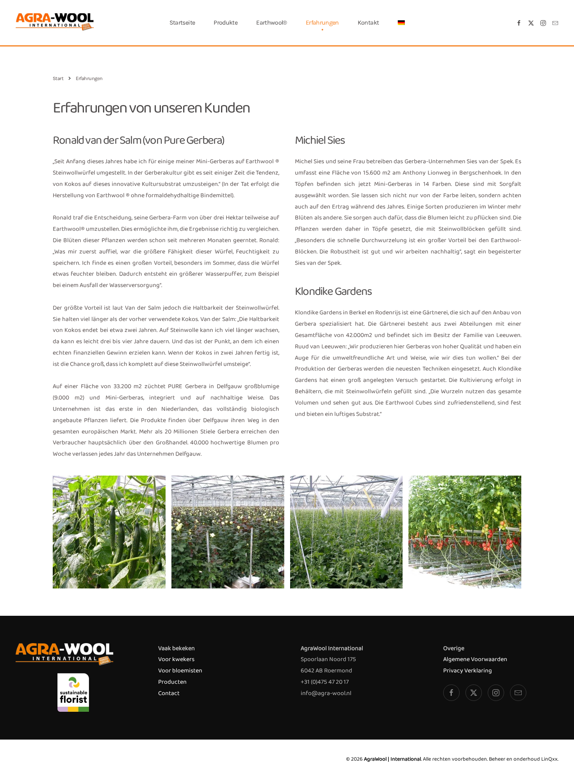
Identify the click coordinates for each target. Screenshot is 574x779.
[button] (401, 22)
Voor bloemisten (180, 671)
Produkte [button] (225, 22)
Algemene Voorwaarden (475, 659)
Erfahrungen (322, 22)
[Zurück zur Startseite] (55, 22)
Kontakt (368, 22)
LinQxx (549, 759)
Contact (169, 693)
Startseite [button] (182, 22)
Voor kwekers (176, 659)
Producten (172, 682)
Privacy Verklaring (467, 671)
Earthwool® (271, 22)
